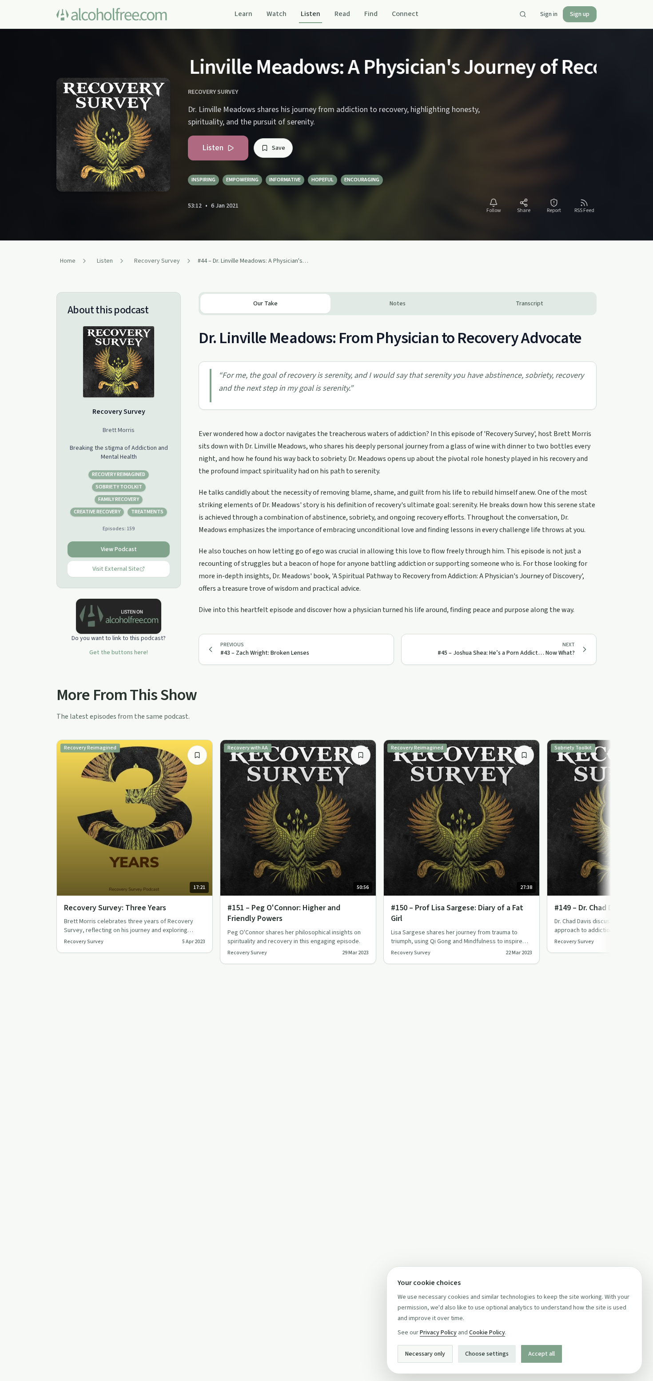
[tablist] (398, 303)
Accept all (541, 1353)
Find (371, 14)
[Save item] (197, 755)
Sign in (548, 14)
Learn (243, 14)
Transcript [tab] (529, 303)
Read (342, 14)
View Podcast (119, 549)
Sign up (579, 14)
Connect (405, 14)
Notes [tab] (398, 303)
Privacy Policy (438, 1332)
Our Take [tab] (265, 303)
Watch (277, 14)
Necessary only (425, 1353)
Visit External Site (115, 568)
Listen (310, 14)
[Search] (523, 14)
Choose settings (487, 1353)
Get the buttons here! (118, 652)
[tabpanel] (398, 465)
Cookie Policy (487, 1332)
